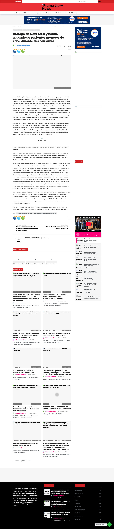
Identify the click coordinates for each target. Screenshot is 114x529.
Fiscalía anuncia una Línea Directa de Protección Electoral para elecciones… (60, 491)
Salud (45, 367)
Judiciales (26, 30)
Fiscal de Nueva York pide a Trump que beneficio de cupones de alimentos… (60, 503)
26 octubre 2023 (22, 47)
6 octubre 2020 (62, 451)
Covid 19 (46, 404)
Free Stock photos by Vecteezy (62, 87)
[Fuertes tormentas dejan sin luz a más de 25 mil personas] (27, 431)
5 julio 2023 (31, 339)
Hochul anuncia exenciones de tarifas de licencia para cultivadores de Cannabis (55, 297)
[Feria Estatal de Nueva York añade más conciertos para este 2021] (57, 321)
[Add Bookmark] (69, 50)
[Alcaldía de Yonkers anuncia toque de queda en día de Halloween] (47, 515)
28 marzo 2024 (62, 301)
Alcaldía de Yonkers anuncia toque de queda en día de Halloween (60, 514)
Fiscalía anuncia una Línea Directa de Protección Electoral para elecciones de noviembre (50, 1)
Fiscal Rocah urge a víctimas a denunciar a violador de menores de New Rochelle (26, 409)
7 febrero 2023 (32, 413)
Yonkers (88, 503)
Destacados (17, 30)
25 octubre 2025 (32, 303)
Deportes (16, 367)
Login (99, 1)
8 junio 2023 (61, 376)
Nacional (16, 330)
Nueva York (35, 30)
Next (23, 460)
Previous (17, 460)
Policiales (88, 506)
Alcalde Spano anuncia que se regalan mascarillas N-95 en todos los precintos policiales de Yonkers (57, 372)
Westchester (26, 440)
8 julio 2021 (28, 448)
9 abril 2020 (31, 374)
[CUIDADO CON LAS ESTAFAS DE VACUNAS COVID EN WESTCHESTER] (57, 395)
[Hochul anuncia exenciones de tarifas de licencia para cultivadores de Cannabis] (57, 283)
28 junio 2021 (62, 337)
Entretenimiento (49, 330)
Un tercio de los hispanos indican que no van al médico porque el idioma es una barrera (26, 335)
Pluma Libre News (23, 45)
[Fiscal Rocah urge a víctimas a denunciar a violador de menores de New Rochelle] (27, 395)
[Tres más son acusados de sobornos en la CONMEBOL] (27, 358)
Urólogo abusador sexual (24, 213)
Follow (45, 238)
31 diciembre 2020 (63, 411)
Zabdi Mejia (19, 448)
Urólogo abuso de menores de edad (45, 213)
